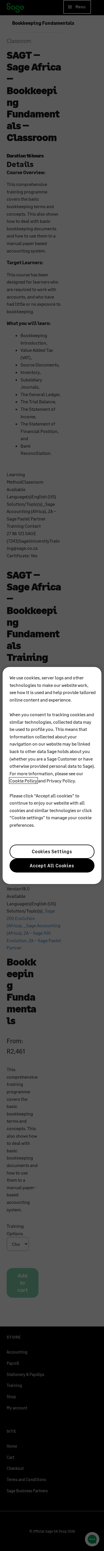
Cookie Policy (23, 780)
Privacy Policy (61, 780)
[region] (52, 775)
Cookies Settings (52, 851)
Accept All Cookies (52, 865)
